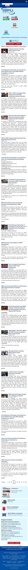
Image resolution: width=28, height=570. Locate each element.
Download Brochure (6, 168)
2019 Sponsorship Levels (12, 508)
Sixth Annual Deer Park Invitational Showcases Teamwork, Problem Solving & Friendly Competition (17, 117)
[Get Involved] (10, 44)
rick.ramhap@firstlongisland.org (13, 523)
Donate (19, 562)
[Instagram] (15, 41)
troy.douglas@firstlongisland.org (14, 527)
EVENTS (15, 561)
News (4, 561)
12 (13, 482)
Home (3, 555)
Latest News (10, 501)
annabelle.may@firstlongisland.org (15, 528)
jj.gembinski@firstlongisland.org (13, 524)
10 (9, 482)
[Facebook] (10, 41)
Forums (9, 562)
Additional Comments (12, 230)
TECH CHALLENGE (14, 557)
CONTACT (14, 562)
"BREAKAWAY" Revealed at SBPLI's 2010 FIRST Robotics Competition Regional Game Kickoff (17, 332)
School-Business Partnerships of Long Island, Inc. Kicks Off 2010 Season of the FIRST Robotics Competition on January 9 (13, 417)
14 (17, 482)
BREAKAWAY (4, 343)
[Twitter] (13, 41)
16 (21, 482)
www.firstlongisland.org (6, 538)
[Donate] (17, 543)
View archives (14, 492)
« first (14, 480)
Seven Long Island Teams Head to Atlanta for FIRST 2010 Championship (16, 266)
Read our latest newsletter (17, 490)
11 (11, 482)
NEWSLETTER (9, 561)
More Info (3, 66)
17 (23, 482)
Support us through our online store (15, 514)
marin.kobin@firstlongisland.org (13, 531)
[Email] (17, 41)
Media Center (11, 500)
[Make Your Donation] (18, 44)
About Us (8, 555)
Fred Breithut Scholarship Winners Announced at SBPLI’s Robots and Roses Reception (17, 181)
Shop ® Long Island (15, 513)
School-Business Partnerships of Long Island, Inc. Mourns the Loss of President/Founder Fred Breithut (17, 226)
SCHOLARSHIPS (14, 559)
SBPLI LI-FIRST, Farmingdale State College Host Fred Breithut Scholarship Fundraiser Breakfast (17, 95)
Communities (21, 561)
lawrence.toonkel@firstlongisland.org (15, 536)
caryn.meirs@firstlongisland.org (13, 533)
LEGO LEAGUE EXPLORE (18, 558)
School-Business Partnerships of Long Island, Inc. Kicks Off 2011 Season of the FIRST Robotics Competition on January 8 (13, 71)
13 (15, 482)
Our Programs (14, 555)
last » (14, 483)
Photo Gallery (4, 230)
